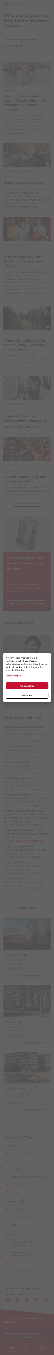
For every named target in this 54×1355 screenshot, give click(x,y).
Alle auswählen (27, 686)
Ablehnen (27, 695)
